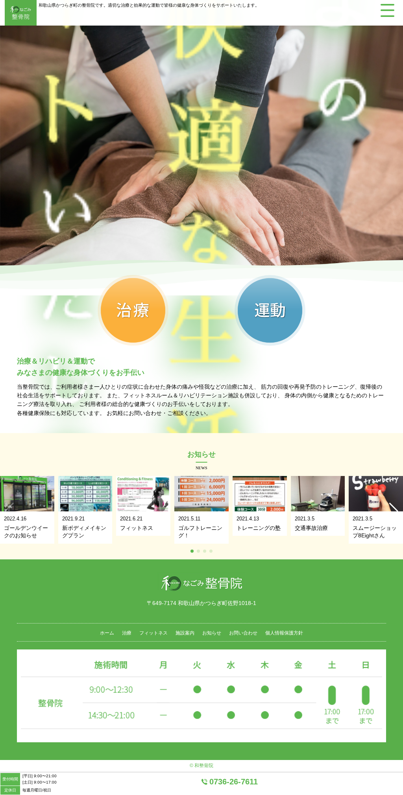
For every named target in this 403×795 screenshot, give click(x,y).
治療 (126, 633)
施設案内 (185, 633)
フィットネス (153, 633)
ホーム (107, 633)
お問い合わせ (243, 633)
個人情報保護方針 (284, 633)
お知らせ (211, 633)
